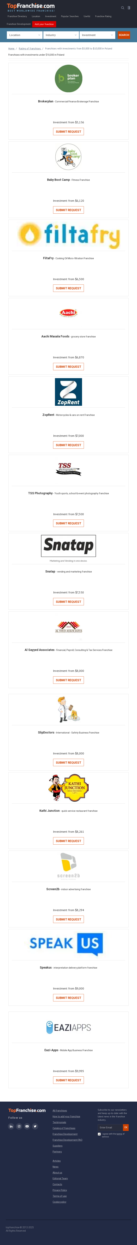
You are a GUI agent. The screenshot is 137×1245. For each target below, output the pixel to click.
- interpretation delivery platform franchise (74, 967)
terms (119, 1134)
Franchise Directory (17, 16)
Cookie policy (59, 1202)
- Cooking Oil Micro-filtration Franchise (74, 258)
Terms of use (60, 1196)
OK (125, 1127)
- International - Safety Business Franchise (77, 732)
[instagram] (19, 1128)
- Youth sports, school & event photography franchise (81, 493)
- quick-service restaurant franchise (79, 811)
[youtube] (27, 1128)
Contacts (57, 1184)
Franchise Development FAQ (67, 1140)
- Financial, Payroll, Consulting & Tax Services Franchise (83, 650)
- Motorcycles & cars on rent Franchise (75, 415)
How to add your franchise (66, 1116)
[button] (122, 8)
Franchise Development (19, 23)
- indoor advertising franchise (75, 889)
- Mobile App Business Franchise (76, 1050)
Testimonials (59, 1122)
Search (124, 35)
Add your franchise (44, 24)
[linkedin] (11, 1128)
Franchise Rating (103, 16)
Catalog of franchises (64, 1128)
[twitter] (35, 1128)
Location (36, 16)
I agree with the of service (113, 1135)
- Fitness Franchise (80, 180)
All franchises (60, 1110)
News (55, 1166)
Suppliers (57, 1145)
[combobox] (25, 35)
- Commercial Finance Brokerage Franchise (76, 101)
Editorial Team (60, 1178)
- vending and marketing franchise (74, 571)
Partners (57, 1151)
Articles (57, 1161)
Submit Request (68, 131)
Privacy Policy (60, 1190)
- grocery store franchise (83, 336)
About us (57, 1172)
